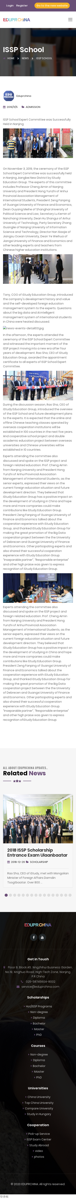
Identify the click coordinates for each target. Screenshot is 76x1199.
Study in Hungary (39, 1114)
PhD (39, 1035)
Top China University (39, 1103)
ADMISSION (33, 107)
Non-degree (39, 1012)
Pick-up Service (39, 1134)
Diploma (39, 1018)
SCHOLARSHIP (39, 862)
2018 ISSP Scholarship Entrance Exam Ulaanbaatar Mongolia (37, 855)
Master (39, 1029)
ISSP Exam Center (39, 1139)
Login (10, 5)
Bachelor (39, 1023)
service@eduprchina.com (40, 987)
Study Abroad (39, 1145)
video (39, 1151)
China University (39, 1097)
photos (39, 1157)
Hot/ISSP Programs (39, 1006)
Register (22, 5)
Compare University (39, 1108)
